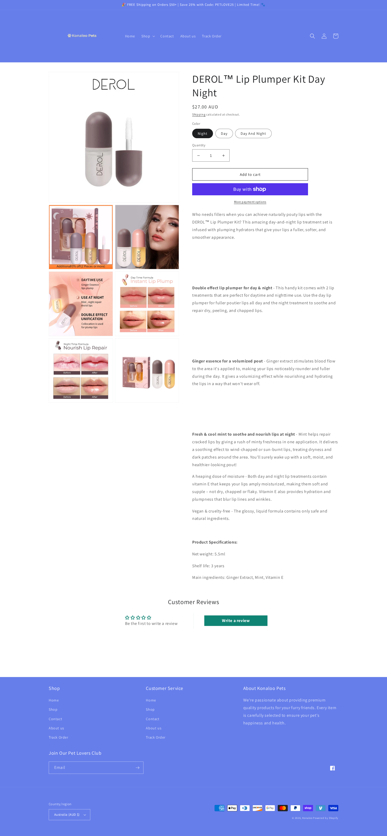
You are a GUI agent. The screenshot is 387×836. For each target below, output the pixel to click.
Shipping (199, 114)
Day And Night (253, 133)
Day (224, 133)
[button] (147, 36)
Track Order (58, 737)
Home (54, 700)
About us (56, 728)
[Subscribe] (137, 768)
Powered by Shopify (325, 818)
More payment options (250, 202)
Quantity (198, 145)
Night (202, 133)
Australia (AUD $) (67, 814)
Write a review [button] (236, 620)
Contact (55, 718)
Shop (53, 709)
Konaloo (307, 818)
